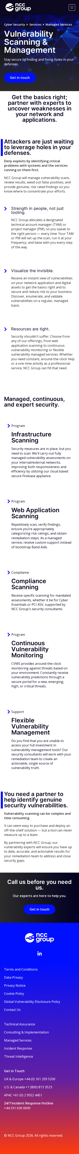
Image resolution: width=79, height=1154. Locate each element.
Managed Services (59, 24)
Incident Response (18, 1048)
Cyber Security (14, 24)
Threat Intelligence (18, 1056)
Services (35, 24)
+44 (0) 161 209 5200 (39, 1079)
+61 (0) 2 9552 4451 (27, 1095)
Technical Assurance (19, 1024)
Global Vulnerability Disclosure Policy (32, 1001)
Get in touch (20, 77)
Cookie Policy (14, 993)
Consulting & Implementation (26, 1032)
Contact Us (12, 1009)
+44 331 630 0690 (17, 1108)
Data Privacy (13, 977)
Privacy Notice (15, 985)
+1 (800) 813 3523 (39, 1087)
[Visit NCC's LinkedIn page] (39, 953)
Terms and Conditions (21, 969)
